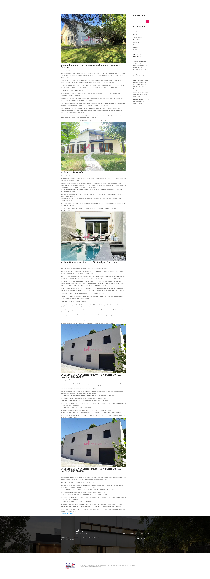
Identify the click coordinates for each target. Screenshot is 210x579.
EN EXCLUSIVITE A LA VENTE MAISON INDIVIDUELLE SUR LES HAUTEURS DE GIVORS (91, 375)
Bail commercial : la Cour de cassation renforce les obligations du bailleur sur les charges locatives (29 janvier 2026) (141, 92)
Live (134, 44)
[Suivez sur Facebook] (135, 538)
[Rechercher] (147, 21)
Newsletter (75, 537)
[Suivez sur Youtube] (138, 538)
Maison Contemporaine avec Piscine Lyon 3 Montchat (90, 262)
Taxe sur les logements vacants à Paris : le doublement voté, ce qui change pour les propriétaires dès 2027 (140, 65)
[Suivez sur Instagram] (144, 538)
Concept (127, 2)
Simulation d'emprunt (101, 6)
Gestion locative (146, 2)
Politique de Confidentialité (67, 539)
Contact (167, 2)
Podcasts (135, 47)
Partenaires (83, 537)
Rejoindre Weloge (128, 6)
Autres (135, 34)
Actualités (136, 32)
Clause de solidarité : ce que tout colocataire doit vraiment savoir (141, 101)
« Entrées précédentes (67, 513)
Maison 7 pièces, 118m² (73, 172)
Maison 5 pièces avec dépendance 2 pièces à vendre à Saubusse (90, 66)
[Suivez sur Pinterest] (148, 538)
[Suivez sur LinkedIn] (141, 538)
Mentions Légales (65, 537)
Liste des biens (136, 2)
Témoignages (155, 2)
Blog (162, 2)
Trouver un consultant (142, 6)
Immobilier (136, 42)
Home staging (137, 39)
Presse (135, 49)
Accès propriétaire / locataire (159, 6)
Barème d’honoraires (93, 537)
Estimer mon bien (115, 6)
